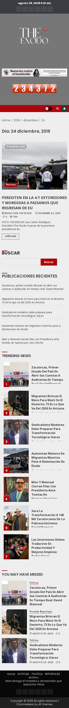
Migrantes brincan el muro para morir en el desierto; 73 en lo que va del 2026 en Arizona (33, 300)
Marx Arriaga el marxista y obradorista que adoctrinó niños (34, 682)
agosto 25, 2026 (43, 633)
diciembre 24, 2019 (49, 213)
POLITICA (37, 674)
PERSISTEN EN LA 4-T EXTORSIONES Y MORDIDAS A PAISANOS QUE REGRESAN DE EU (34, 202)
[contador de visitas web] (35, 88)
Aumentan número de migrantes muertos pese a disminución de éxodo (31, 327)
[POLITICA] (31, 9)
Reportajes (46, 612)
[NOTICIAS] (25, 9)
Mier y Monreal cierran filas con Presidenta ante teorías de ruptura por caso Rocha (30, 340)
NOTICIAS (23, 674)
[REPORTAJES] (37, 9)
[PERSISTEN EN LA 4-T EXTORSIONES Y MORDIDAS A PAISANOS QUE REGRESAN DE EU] (34, 166)
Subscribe (64, 108)
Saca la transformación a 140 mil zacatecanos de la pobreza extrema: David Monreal (48, 519)
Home (11, 674)
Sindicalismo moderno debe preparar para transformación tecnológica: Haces (27, 313)
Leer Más (10, 236)
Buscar (11, 252)
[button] (57, 108)
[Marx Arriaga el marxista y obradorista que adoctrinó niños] (50, 9)
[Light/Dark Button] (48, 108)
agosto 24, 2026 (43, 662)
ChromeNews (25, 704)
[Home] (19, 9)
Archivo (33, 677)
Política (34, 583)
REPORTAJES (52, 674)
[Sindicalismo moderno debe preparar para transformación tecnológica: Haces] (16, 431)
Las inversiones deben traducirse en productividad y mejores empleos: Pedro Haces (48, 548)
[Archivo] (44, 9)
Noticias (11, 185)
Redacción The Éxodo (18, 213)
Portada (34, 612)
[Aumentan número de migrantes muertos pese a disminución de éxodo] (16, 460)
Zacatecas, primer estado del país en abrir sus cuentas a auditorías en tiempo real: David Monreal (32, 287)
